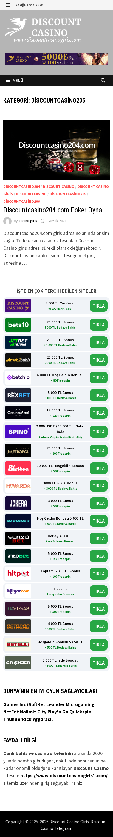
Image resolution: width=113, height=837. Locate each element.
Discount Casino (58, 186)
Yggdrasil (43, 719)
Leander (56, 704)
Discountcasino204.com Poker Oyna (52, 210)
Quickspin (80, 712)
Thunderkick (18, 719)
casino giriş (28, 220)
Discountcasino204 (21, 186)
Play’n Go (58, 712)
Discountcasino (31, 193)
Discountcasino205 (68, 193)
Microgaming (80, 704)
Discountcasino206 (21, 201)
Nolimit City (33, 712)
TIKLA (98, 306)
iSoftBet (36, 704)
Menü (17, 80)
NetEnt (11, 712)
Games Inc (15, 704)
